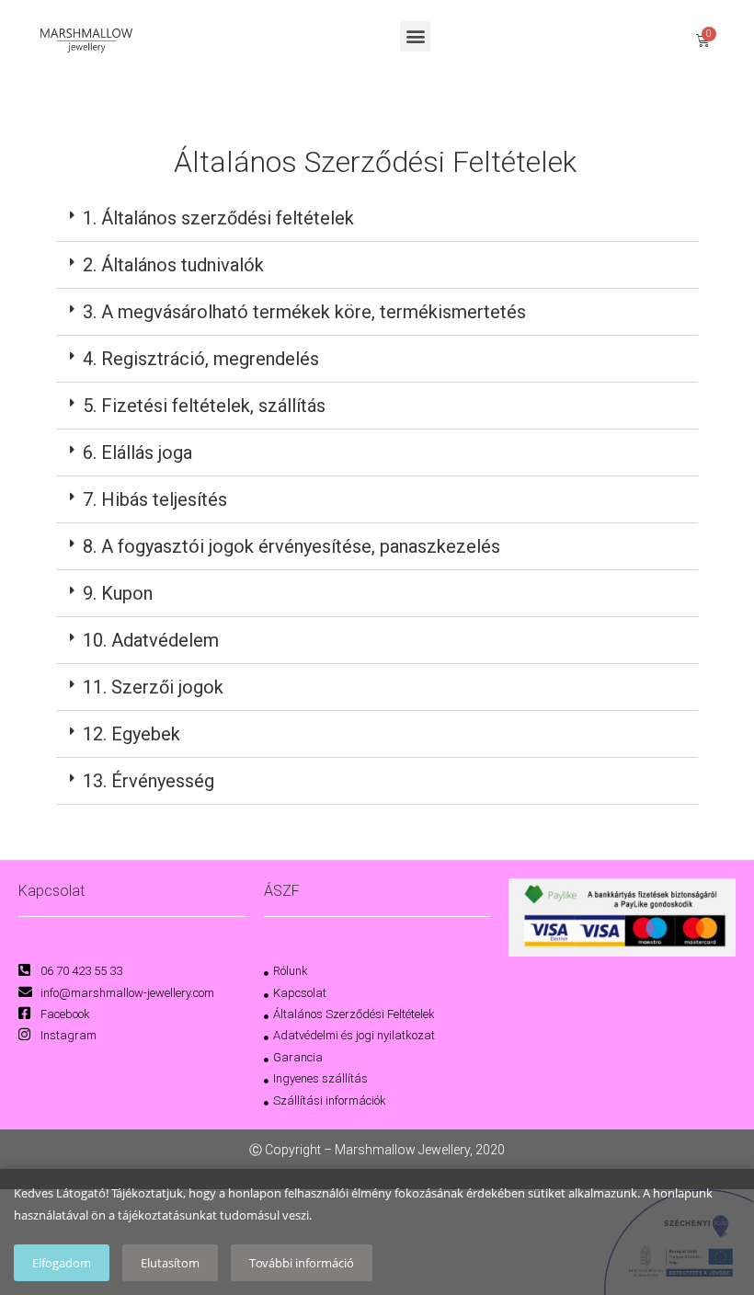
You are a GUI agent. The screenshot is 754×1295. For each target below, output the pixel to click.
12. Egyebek (131, 734)
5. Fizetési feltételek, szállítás (204, 406)
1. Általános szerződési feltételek (218, 218)
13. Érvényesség (148, 781)
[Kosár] (703, 40)
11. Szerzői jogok (153, 687)
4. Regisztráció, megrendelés (201, 359)
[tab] (377, 218)
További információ (301, 1263)
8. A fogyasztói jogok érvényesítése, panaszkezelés (291, 546)
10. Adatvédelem (151, 640)
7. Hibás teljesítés (155, 499)
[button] (415, 36)
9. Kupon (118, 593)
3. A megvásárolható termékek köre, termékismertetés (304, 312)
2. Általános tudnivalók (173, 265)
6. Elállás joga (137, 452)
